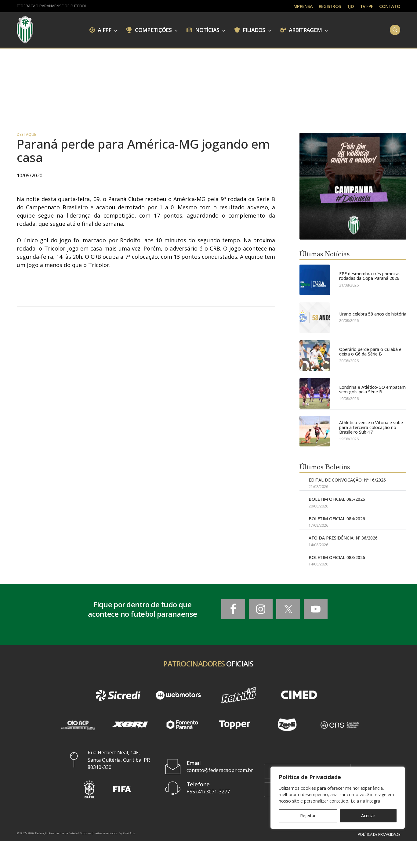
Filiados (253, 29)
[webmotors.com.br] (178, 695)
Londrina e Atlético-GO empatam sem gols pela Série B (372, 389)
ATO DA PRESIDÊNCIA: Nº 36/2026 (343, 538)
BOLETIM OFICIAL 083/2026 (337, 557)
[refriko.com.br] (239, 695)
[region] (337, 798)
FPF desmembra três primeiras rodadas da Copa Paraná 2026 (370, 276)
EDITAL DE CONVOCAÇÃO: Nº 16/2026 (347, 480)
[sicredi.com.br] (118, 695)
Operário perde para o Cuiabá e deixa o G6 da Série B (370, 351)
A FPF (103, 29)
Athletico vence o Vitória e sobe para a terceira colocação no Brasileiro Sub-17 (371, 427)
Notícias (206, 29)
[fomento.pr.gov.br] (182, 724)
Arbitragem (305, 29)
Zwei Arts (129, 833)
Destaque (26, 134)
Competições (153, 29)
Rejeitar (308, 815)
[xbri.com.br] (130, 724)
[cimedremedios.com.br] (299, 695)
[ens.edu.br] (339, 724)
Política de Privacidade (379, 834)
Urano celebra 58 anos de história (372, 314)
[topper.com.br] (235, 724)
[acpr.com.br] (77, 724)
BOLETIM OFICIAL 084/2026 (337, 518)
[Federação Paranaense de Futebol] (25, 30)
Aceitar (368, 815)
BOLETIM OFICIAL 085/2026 (337, 499)
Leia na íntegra (365, 801)
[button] (89, 789)
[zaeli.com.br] (287, 724)
